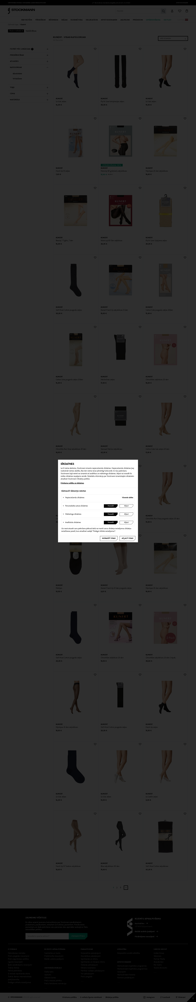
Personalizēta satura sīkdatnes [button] (75, 506)
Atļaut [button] (126, 506)
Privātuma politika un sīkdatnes (72, 483)
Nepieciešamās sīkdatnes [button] (73, 498)
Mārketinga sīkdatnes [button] (72, 514)
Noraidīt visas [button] (108, 538)
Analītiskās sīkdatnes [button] (72, 522)
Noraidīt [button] (111, 506)
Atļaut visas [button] (127, 538)
